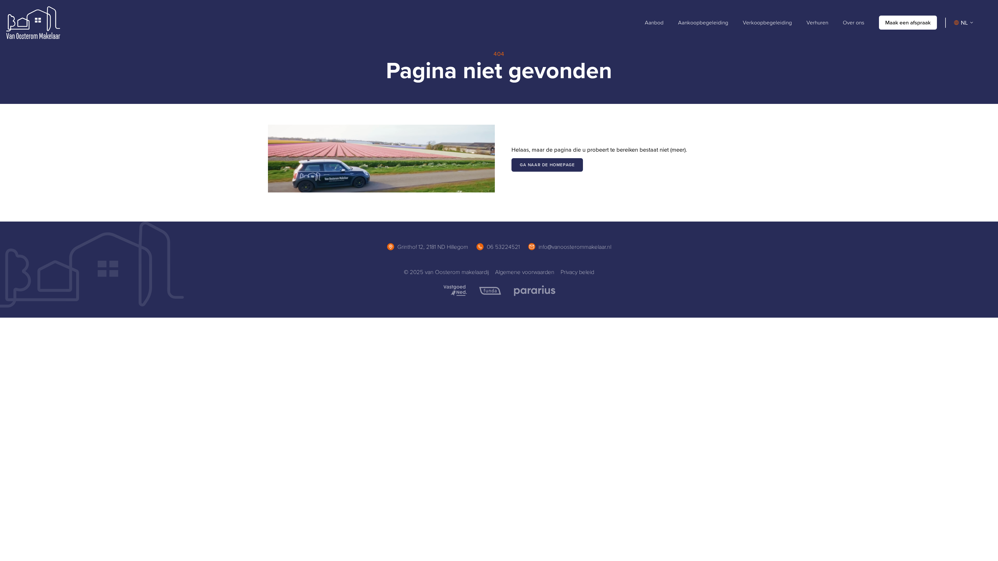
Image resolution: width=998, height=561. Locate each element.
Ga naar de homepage (547, 165)
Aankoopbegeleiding (703, 22)
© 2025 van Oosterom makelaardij (446, 272)
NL (964, 22)
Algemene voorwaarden (524, 272)
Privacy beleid (577, 272)
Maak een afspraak (908, 22)
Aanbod (654, 22)
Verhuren (817, 22)
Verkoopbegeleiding (767, 22)
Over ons (853, 22)
